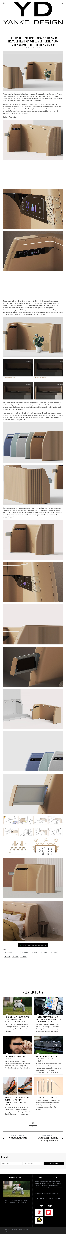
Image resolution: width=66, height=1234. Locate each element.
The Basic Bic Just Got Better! (46, 1098)
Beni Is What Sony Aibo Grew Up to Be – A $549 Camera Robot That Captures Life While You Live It (17, 1019)
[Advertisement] (33, 30)
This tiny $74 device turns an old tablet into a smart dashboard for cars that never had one (48, 1019)
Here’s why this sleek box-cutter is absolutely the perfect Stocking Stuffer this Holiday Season (17, 1101)
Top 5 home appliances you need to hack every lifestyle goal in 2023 (18, 1136)
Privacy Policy (55, 1193)
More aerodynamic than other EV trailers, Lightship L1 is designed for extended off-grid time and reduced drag (48, 1138)
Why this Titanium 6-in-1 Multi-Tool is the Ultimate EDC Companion (47, 1058)
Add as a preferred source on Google (34, 945)
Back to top (7, 1231)
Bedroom (33, 1127)
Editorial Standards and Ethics (43, 1193)
